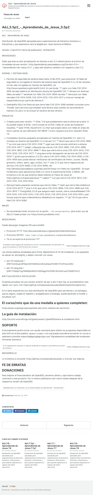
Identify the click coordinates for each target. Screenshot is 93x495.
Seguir (27, 17)
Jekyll (36, 490)
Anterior (24, 425)
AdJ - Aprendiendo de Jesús (43, 5)
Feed (13, 486)
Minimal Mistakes (45, 490)
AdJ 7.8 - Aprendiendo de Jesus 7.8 (10, 445)
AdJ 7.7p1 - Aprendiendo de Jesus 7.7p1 (32, 445)
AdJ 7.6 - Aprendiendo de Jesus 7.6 (78, 445)
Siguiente (68, 425)
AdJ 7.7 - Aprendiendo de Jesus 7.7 (55, 445)
